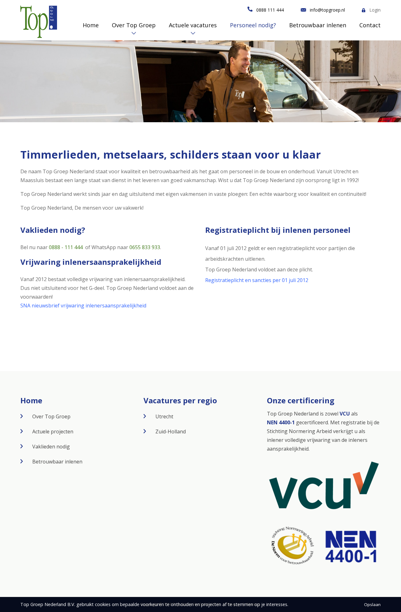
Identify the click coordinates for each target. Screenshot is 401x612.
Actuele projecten (52, 431)
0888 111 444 (270, 10)
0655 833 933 (144, 247)
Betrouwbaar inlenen (317, 25)
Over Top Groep (134, 25)
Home (91, 25)
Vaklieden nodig (51, 446)
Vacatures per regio (180, 400)
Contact (370, 25)
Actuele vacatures (193, 25)
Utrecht (164, 416)
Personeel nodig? (253, 25)
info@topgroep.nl (327, 10)
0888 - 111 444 (66, 247)
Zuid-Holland (170, 431)
